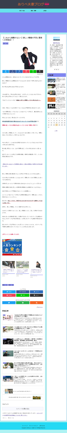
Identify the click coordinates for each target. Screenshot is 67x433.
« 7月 (56, 130)
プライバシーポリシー (33, 425)
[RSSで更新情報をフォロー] (36, 302)
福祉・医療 (11, 284)
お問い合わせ (42, 425)
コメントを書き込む (23, 409)
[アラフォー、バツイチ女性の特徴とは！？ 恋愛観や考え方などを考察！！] (22, 264)
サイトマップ (25, 425)
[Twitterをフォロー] (9, 302)
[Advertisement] (33, 23)
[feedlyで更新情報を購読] (22, 302)
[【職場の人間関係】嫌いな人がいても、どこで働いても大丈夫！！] (8, 264)
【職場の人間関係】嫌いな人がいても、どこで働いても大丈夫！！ (8, 271)
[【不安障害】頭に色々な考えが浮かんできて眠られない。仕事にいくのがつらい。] (36, 264)
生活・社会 (5, 284)
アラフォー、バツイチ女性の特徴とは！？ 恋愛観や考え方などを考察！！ (22, 271)
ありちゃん (56, 43)
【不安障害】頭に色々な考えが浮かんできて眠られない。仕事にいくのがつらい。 (36, 271)
